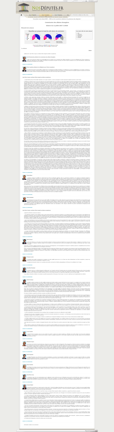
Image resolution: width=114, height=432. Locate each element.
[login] (86, 1)
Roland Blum (29, 175)
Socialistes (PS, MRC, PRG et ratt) (42, 46)
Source (90, 50)
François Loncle (30, 256)
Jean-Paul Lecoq (30, 374)
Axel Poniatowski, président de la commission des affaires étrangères (41, 57)
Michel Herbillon (30, 197)
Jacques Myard (30, 384)
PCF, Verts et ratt (53, 46)
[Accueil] (22, 15)
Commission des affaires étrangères (57, 22)
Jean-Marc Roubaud (31, 267)
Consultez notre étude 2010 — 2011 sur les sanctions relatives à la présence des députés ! (57, 19)
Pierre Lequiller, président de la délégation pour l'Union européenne (41, 67)
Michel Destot (29, 239)
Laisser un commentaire (27, 64)
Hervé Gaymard (30, 354)
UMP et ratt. (47, 45)
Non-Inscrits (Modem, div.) (38, 45)
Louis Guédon (30, 331)
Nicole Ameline (30, 364)
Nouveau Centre (54, 45)
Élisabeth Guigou (30, 341)
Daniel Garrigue (30, 279)
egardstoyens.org (90, 430)
